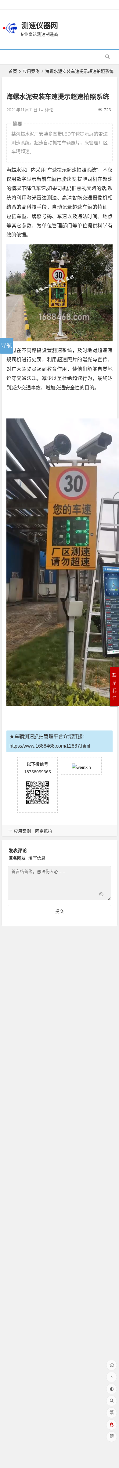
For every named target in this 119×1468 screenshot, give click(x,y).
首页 (13, 71)
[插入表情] (101, 895)
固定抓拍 (43, 831)
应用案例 (31, 71)
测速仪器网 (39, 25)
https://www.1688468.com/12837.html (49, 746)
